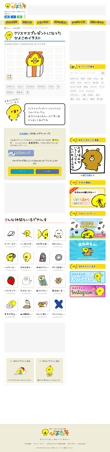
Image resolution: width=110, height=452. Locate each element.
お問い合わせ (71, 443)
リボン (51, 87)
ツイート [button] (22, 171)
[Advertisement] (66, 10)
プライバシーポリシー (39, 443)
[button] (7, 16)
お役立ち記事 (82, 443)
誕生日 (20, 92)
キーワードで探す (86, 66)
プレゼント (41, 87)
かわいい (10, 87)
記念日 (10, 92)
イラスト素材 (41, 44)
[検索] (102, 73)
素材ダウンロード (21, 153)
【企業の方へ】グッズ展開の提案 (56, 443)
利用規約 (23, 134)
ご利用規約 (27, 443)
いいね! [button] (47, 171)
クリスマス (30, 87)
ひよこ (20, 87)
